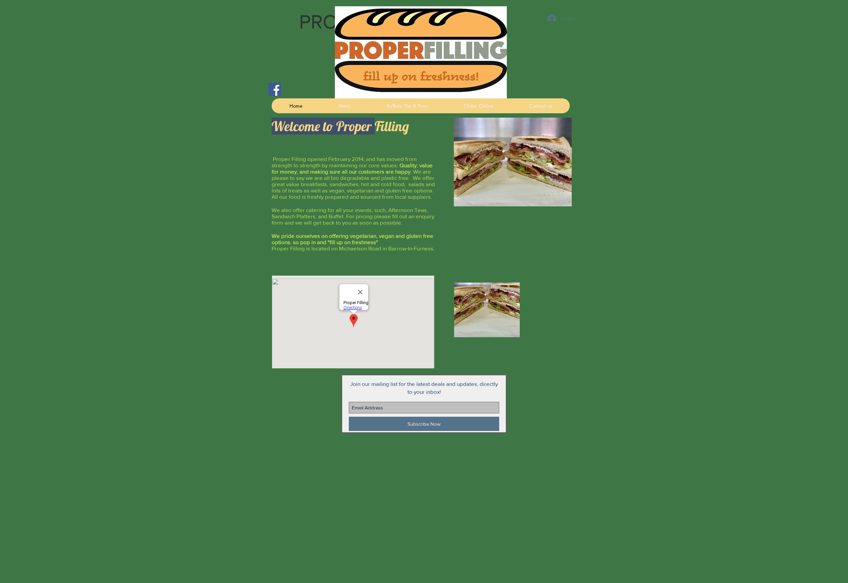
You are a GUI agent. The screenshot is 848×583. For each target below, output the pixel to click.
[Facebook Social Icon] (274, 89)
